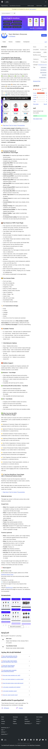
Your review (35, 104)
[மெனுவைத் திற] (46, 2)
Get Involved (39, 717)
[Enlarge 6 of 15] (19, 599)
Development (26, 41)
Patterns (15, 723)
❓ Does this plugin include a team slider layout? (12, 683)
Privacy (3, 723)
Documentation (21, 125)
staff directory (43, 67)
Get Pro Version (13, 125)
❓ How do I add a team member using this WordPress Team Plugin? (9, 661)
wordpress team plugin (43, 77)
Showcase (15, 717)
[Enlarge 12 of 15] (29, 624)
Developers (27, 721)
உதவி (46, 41)
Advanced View (36, 81)
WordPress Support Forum (7, 574)
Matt (3, 729)
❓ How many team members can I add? (10, 675)
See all (45, 104)
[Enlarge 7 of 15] (19, 609)
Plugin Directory (4, 5)
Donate (38, 721)
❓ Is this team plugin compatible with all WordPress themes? (8, 671)
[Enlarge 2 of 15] (8, 612)
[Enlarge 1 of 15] (8, 599)
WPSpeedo (12, 36)
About (2, 717)
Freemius (21, 708)
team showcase (43, 72)
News (2, 719)
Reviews (10, 41)
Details (4, 41)
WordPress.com (5, 727)
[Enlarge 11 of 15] (29, 610)
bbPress (3, 732)
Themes (15, 719)
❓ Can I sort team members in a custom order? (12, 679)
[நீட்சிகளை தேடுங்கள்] (14, 13)
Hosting (3, 721)
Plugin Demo (6, 125)
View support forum (37, 118)
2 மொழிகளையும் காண (42, 64)
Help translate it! (32, 9)
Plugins (14, 721)
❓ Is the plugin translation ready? (9, 691)
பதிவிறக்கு (44, 35)
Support (26, 719)
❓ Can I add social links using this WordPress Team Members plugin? (9, 656)
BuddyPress (4, 734)
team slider (44, 75)
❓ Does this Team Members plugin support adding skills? (8, 666)
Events (38, 719)
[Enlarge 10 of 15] (29, 599)
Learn (26, 717)
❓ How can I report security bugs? (9, 695)
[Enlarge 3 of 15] (8, 622)
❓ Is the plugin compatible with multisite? (10, 687)
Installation (17, 41)
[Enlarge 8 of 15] (19, 623)
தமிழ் (5, 739)
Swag (38, 723)
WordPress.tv (28, 723)
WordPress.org (9, 587)
